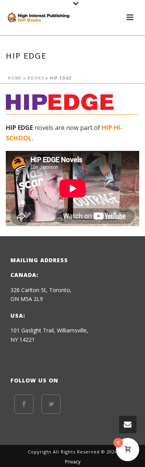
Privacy (72, 462)
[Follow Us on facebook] (24, 404)
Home (15, 78)
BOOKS (35, 78)
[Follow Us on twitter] (51, 404)
